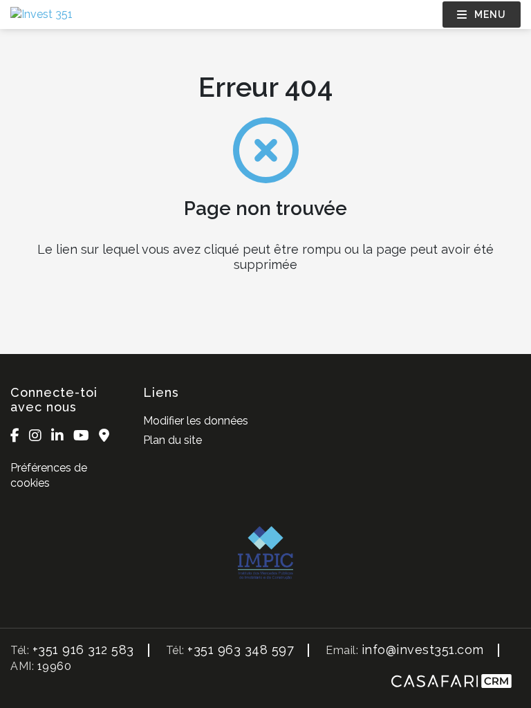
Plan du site (172, 440)
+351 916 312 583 (83, 649)
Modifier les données (195, 420)
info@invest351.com (423, 649)
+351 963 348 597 (240, 649)
